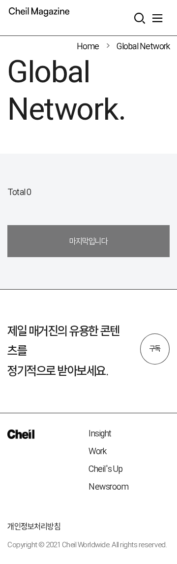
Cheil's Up (105, 469)
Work (97, 451)
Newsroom (108, 486)
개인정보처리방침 (33, 526)
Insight (100, 433)
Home (88, 46)
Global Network (143, 46)
